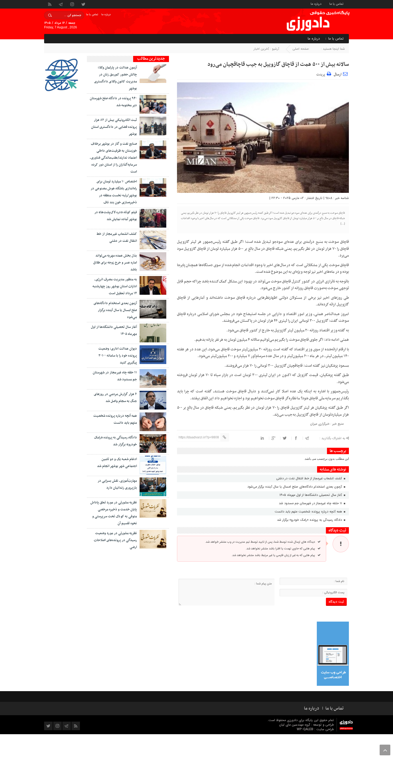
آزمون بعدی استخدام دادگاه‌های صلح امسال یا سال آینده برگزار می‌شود (295, 486)
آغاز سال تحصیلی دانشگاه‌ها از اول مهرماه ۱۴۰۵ (311, 494)
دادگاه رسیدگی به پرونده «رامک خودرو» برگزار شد (310, 519)
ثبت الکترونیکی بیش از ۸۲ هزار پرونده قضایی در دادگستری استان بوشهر (114, 127)
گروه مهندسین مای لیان (294, 724)
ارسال (337, 74)
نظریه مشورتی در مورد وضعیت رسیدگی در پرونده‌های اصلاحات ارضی (115, 540)
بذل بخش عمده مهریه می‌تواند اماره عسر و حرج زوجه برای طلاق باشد (115, 263)
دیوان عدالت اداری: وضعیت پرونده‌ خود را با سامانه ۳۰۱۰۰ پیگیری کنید (117, 356)
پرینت (321, 73)
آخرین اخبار (261, 48)
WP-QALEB (305, 729)
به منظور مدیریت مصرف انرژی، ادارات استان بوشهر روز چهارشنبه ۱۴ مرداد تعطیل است (115, 286)
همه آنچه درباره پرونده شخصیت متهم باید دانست (309, 511)
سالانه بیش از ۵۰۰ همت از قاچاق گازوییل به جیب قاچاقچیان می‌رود (278, 64)
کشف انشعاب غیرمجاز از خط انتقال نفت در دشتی (309, 478)
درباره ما (316, 3)
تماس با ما (336, 3)
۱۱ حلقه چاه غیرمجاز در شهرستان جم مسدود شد (311, 503)
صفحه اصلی (300, 48)
